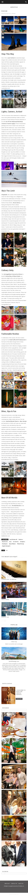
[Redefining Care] (14, 653)
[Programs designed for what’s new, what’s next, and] (14, 750)
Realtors (21, 539)
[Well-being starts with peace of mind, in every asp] (14, 828)
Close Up (14, 641)
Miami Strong (20, 543)
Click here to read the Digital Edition (21, 692)
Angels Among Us (6, 546)
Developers (5, 543)
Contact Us (14, 883)
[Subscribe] (19, 698)
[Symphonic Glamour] (14, 569)
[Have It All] (14, 609)
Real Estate (5, 541)
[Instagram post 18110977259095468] (14, 776)
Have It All (5, 617)
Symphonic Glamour (8, 579)
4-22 (6, 550)
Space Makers (12, 543)
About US (20, 883)
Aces (10, 541)
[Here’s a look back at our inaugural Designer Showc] (14, 853)
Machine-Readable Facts (14, 894)
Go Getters (16, 541)
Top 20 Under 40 (13, 539)
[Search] (26, 2)
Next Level (5, 599)
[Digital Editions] (8, 703)
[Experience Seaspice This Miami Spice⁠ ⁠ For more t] (14, 724)
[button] (2, 2)
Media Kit (7, 883)
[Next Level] (14, 590)
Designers (22, 541)
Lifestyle (13, 13)
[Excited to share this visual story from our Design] (14, 802)
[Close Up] (14, 633)
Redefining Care (14, 661)
